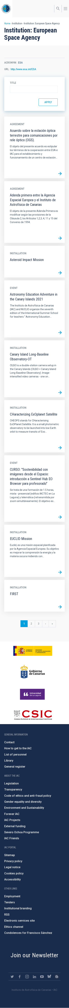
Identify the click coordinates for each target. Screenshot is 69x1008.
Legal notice (12, 867)
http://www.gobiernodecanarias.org (32, 671)
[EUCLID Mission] (60, 572)
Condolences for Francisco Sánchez (28, 933)
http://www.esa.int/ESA (23, 69)
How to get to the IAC (18, 748)
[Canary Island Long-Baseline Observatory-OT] (60, 392)
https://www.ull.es (33, 694)
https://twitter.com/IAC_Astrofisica (12, 976)
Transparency (13, 789)
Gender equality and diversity (23, 801)
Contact (9, 742)
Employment (12, 896)
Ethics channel (13, 927)
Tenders (9, 902)
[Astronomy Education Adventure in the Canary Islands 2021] (60, 332)
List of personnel (15, 754)
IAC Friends (11, 838)
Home (7, 23)
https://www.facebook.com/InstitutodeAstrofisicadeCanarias (19, 976)
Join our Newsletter (34, 955)
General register (14, 766)
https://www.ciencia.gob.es (32, 651)
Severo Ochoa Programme (21, 832)
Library (8, 760)
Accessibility (12, 879)
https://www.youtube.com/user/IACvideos (42, 976)
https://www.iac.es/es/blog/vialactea (57, 976)
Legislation (11, 783)
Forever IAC (11, 814)
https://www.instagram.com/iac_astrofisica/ (27, 976)
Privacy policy (13, 861)
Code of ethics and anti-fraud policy (27, 795)
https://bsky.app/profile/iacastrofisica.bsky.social (49, 976)
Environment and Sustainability (24, 807)
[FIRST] (60, 607)
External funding (14, 826)
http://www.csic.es (32, 715)
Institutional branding (18, 908)
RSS (7, 914)
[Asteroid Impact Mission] (60, 273)
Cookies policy (14, 873)
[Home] (6, 8)
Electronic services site (19, 920)
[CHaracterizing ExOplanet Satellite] (60, 447)
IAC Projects (12, 820)
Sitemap (9, 855)
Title (13, 82)
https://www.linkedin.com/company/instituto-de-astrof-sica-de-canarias (34, 976)
